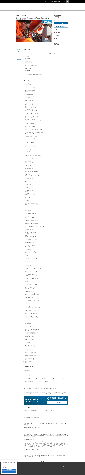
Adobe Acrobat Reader (28, 380)
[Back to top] (42, 464)
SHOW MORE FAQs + (27, 458)
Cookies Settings (9, 471)
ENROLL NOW (61, 23)
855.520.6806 (19, 63)
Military (53, 466)
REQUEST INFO (58, 402)
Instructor (18, 55)
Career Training (37, 466)
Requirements (19, 53)
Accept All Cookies (9, 469)
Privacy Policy (44, 472)
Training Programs (21, 12)
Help (53, 468)
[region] (9, 467)
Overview (18, 49)
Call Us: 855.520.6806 (64, 12)
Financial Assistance (55, 467)
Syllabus (18, 51)
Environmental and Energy (28, 12)
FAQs (17, 57)
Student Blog (62, 466)
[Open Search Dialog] (67, 1)
